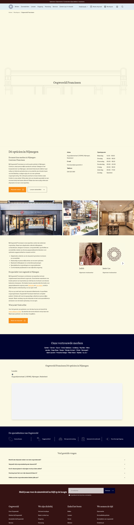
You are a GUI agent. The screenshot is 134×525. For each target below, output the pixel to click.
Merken (70, 523)
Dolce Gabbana (66, 348)
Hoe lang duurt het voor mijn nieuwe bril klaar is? (23, 473)
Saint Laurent (51, 353)
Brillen (69, 511)
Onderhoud (100, 523)
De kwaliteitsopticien (103, 515)
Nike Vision (72, 353)
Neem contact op (43, 515)
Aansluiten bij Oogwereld (16, 519)
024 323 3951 (71, 172)
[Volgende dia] (123, 264)
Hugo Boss (54, 350)
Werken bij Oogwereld (15, 515)
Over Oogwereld (14, 511)
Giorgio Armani (70, 350)
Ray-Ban (82, 348)
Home (10, 12)
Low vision (39, 285)
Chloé (78, 350)
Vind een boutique (43, 511)
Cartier (46, 348)
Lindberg (75, 348)
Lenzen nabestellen (35, 189)
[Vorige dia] (82, 264)
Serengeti (84, 350)
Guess (62, 350)
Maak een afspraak (16, 321)
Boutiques (17, 12)
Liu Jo (85, 353)
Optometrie (100, 511)
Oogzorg (40, 519)
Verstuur (109, 490)
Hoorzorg (41, 523)
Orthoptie (31, 285)
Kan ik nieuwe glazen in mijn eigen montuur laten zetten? (25, 469)
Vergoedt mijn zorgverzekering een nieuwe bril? (23, 464)
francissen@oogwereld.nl (74, 165)
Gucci (58, 348)
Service (11, 523)
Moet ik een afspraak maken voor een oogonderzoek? (25, 460)
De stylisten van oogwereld (105, 519)
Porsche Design (62, 353)
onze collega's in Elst (15, 311)
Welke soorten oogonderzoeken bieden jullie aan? (23, 477)
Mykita (79, 353)
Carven (52, 348)
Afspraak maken (16, 189)
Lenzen (70, 515)
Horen (69, 519)
